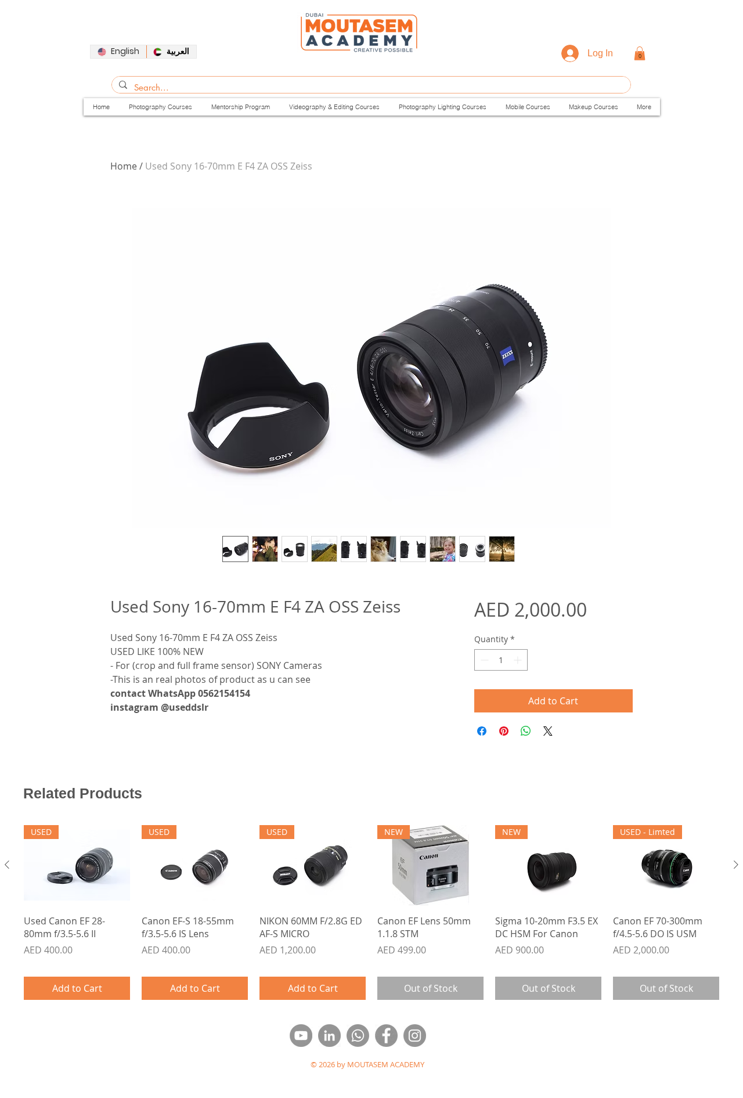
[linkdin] (329, 1035)
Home (123, 166)
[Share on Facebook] (482, 731)
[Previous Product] (7, 865)
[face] (386, 1035)
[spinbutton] (500, 660)
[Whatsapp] (358, 1035)
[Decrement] (483, 660)
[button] (639, 53)
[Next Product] (736, 865)
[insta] (414, 1035)
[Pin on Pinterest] (504, 731)
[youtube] (301, 1035)
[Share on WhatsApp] (526, 731)
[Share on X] (548, 731)
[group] (371, 912)
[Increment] (518, 660)
